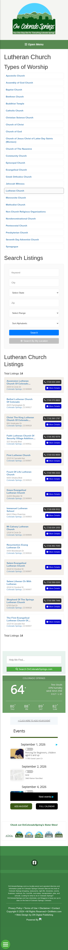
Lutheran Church (15, 190)
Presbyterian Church (17, 232)
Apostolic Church (15, 75)
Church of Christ (15, 124)
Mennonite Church (16, 197)
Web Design (22, 915)
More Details (54, 388)
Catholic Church (14, 110)
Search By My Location (36, 341)
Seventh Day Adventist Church (22, 239)
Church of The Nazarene (19, 149)
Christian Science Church (19, 117)
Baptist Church (14, 89)
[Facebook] (34, 863)
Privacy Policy (15, 908)
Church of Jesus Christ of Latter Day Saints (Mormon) (29, 140)
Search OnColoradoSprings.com (35, 669)
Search (34, 332)
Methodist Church (15, 204)
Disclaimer (45, 908)
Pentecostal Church (16, 225)
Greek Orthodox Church (19, 176)
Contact (56, 908)
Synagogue (12, 246)
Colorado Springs (14, 389)
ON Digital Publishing (42, 915)
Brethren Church (15, 96)
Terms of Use (30, 908)
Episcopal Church (15, 163)
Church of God (14, 131)
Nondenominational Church (21, 218)
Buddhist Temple (15, 103)
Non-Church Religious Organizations (26, 211)
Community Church (16, 156)
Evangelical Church (16, 169)
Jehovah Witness (15, 183)
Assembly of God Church (19, 82)
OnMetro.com (55, 911)
